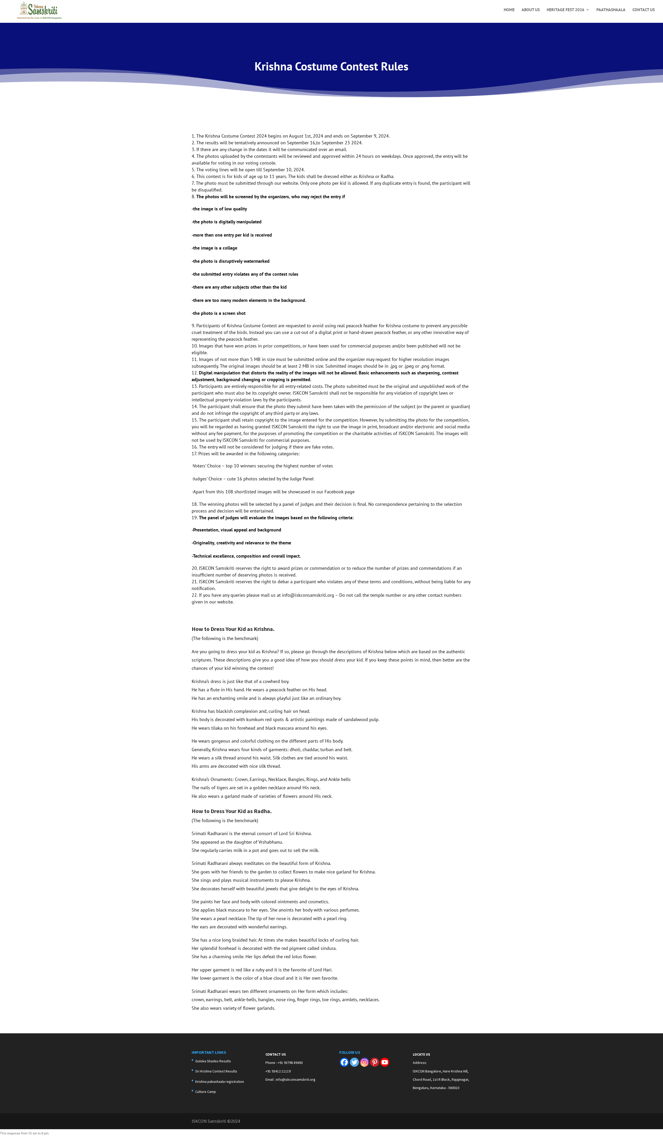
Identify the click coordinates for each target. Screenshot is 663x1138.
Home (509, 10)
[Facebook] (344, 1062)
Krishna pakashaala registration (219, 1081)
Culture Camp (205, 1091)
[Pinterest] (374, 1062)
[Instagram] (364, 1062)
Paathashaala (610, 10)
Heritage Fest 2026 (565, 10)
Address (419, 1062)
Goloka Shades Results (213, 1061)
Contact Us (643, 10)
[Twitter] (354, 1062)
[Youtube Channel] (384, 1062)
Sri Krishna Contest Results (216, 1071)
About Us (531, 10)
